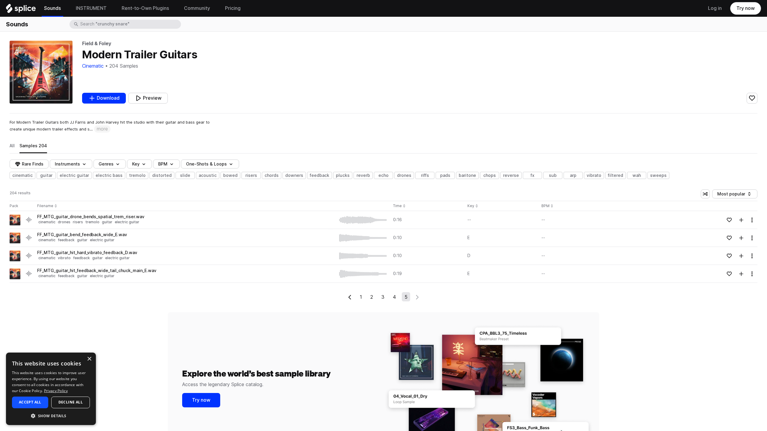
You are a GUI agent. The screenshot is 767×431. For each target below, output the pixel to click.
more (102, 129)
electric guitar (74, 175)
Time (399, 206)
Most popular (733, 195)
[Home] (21, 10)
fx (533, 175)
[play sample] (363, 220)
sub (553, 175)
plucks (343, 175)
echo (383, 175)
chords (272, 175)
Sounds (17, 24)
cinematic (22, 175)
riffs (425, 175)
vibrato (594, 175)
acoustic (208, 175)
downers (294, 175)
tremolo (137, 175)
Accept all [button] (30, 402)
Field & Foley (96, 43)
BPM (162, 164)
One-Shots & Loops (206, 164)
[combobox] (130, 24)
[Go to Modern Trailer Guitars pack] (15, 220)
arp (573, 175)
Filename (45, 206)
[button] (51, 415)
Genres (106, 164)
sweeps (658, 175)
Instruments (67, 164)
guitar (46, 175)
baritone (467, 175)
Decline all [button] (70, 402)
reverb (363, 175)
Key (473, 206)
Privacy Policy (56, 390)
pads (445, 175)
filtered (615, 175)
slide (185, 175)
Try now (745, 8)
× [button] (89, 359)
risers (251, 175)
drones (404, 175)
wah (636, 175)
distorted (162, 175)
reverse (511, 175)
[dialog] (51, 389)
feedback (319, 175)
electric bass (109, 175)
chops (489, 175)
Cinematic (93, 66)
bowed (230, 175)
